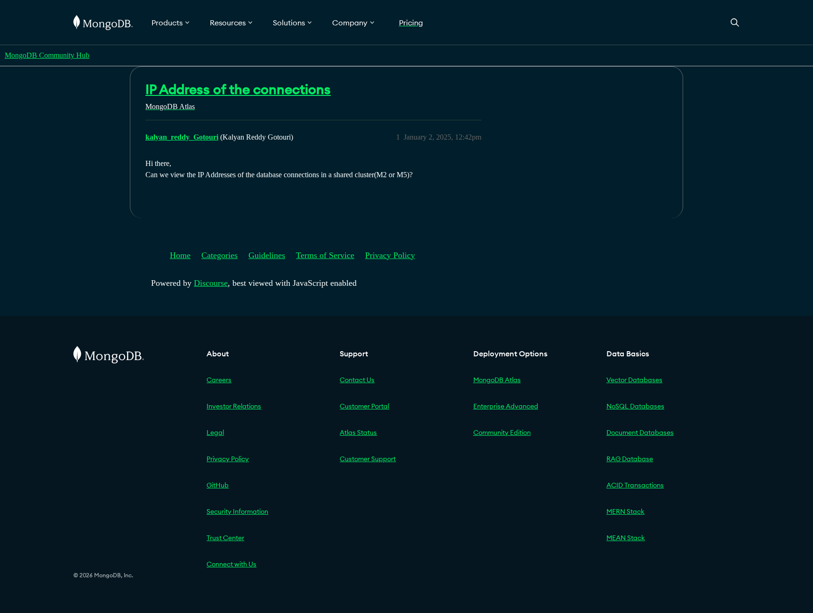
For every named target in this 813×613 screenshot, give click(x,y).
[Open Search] (735, 22)
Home (180, 255)
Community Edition (502, 432)
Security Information (237, 511)
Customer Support (368, 459)
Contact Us (357, 380)
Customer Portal (364, 406)
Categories (219, 255)
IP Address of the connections (238, 89)
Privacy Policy (390, 255)
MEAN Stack (625, 538)
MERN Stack (625, 511)
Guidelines (266, 255)
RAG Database (629, 459)
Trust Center (225, 538)
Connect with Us (231, 564)
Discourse (211, 283)
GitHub (218, 485)
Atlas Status (358, 432)
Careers (219, 380)
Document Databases (640, 432)
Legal (215, 432)
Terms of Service (325, 255)
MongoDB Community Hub (47, 55)
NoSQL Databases (635, 406)
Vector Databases (634, 380)
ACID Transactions (635, 485)
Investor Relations (234, 406)
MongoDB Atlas (497, 380)
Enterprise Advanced (505, 406)
